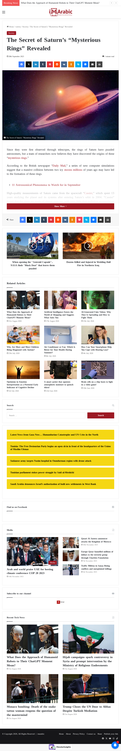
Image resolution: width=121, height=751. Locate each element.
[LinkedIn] (36, 64)
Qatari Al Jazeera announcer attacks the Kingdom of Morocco (96, 540)
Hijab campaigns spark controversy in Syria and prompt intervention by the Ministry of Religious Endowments (88, 661)
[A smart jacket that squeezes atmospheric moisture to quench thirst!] (60, 370)
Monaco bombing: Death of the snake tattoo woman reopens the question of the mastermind (31, 711)
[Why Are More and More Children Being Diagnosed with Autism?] (23, 335)
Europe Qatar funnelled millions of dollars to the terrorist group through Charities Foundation (97, 555)
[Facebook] (21, 64)
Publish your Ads (111, 734)
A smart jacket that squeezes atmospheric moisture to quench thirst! (58, 384)
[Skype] (78, 64)
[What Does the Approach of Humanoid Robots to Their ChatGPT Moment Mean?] (23, 300)
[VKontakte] (64, 64)
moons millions (72, 169)
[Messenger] (85, 64)
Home (11, 27)
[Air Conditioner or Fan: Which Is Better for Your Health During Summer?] (60, 335)
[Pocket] (79, 220)
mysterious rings (17, 157)
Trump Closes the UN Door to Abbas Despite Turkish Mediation (87, 709)
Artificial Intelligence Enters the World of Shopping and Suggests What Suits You (59, 315)
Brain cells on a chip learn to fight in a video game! (97, 383)
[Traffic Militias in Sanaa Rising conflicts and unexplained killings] (71, 569)
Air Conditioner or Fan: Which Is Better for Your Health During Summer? (59, 350)
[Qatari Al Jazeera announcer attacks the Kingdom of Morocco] (71, 542)
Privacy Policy (79, 734)
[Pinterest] (50, 64)
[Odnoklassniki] (71, 64)
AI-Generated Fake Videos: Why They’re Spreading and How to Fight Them (96, 315)
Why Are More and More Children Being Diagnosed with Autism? (23, 348)
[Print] (99, 64)
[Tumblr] (43, 64)
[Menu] (3, 13)
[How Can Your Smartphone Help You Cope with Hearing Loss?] (97, 335)
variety (18, 27)
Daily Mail (59, 165)
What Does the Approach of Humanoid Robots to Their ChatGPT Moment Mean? (19, 315)
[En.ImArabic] (60, 12)
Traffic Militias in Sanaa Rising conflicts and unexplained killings (96, 567)
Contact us (91, 734)
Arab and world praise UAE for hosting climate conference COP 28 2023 (30, 571)
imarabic (40, 734)
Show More (59, 206)
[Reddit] (57, 64)
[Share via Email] (92, 64)
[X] (29, 64)
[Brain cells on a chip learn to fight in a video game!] (97, 370)
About (68, 734)
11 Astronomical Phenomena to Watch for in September (46, 184)
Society (25, 27)
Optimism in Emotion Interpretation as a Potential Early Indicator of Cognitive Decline (22, 384)
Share (100, 734)
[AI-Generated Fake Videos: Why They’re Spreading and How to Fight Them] (97, 300)
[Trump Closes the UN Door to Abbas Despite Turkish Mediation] (88, 688)
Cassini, (88, 193)
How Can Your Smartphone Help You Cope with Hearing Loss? (96, 348)
